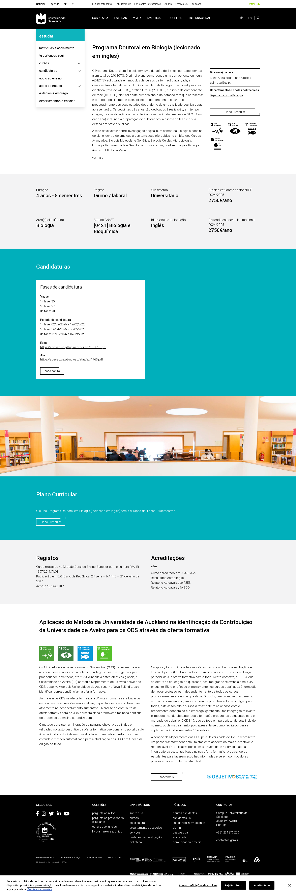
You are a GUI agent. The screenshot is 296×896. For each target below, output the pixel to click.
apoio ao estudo (50, 86)
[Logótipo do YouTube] (66, 814)
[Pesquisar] (258, 18)
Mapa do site (114, 857)
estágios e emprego (53, 93)
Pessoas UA (181, 4)
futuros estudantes (185, 813)
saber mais (166, 777)
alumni (177, 827)
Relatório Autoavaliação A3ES (171, 582)
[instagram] (73, 4)
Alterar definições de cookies (198, 885)
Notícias (41, 4)
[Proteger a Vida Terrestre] (217, 144)
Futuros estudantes (102, 4)
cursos (44, 63)
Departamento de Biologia (226, 95)
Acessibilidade (94, 857)
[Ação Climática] (234, 129)
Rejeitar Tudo (233, 885)
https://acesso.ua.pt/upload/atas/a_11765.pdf (71, 359)
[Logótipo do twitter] (51, 814)
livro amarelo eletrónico (107, 831)
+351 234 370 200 (227, 832)
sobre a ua (100, 18)
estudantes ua (182, 818)
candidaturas (48, 71)
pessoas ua (180, 832)
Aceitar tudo (262, 885)
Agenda (55, 4)
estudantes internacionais (189, 822)
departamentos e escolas (57, 101)
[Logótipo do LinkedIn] (59, 814)
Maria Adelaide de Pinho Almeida (230, 77)
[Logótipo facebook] (37, 814)
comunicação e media (187, 842)
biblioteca (135, 842)
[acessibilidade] (242, 18)
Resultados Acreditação (167, 578)
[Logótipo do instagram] (44, 814)
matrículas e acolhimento (56, 48)
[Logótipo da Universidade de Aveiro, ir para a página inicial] (51, 18)
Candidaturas (53, 266)
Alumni (168, 4)
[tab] (60, 48)
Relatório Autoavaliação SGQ (170, 587)
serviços (135, 832)
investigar (154, 18)
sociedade (179, 837)
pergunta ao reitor (103, 813)
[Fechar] (289, 885)
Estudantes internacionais (147, 4)
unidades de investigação (145, 837)
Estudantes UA (123, 4)
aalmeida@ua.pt (220, 82)
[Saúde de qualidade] (217, 129)
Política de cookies (39, 889)
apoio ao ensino (50, 78)
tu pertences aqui (51, 55)
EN (250, 18)
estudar (120, 18)
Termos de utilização (70, 857)
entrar (251, 4)
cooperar (176, 18)
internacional (200, 18)
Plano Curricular (235, 112)
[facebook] (65, 4)
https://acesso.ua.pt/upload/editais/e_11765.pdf (73, 347)
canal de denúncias (104, 826)
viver (137, 18)
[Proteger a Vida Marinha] (252, 129)
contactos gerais (227, 840)
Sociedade (196, 4)
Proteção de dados (45, 857)
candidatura (52, 371)
